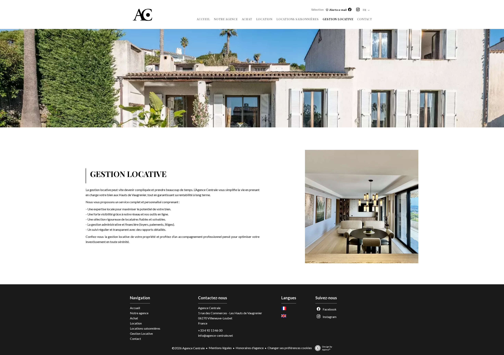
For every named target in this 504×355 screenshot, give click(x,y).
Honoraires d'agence (250, 348)
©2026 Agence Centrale (188, 348)
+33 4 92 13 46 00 (210, 330)
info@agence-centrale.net (215, 335)
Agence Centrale (209, 308)
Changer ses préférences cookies (290, 348)
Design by (327, 348)
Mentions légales (220, 348)
